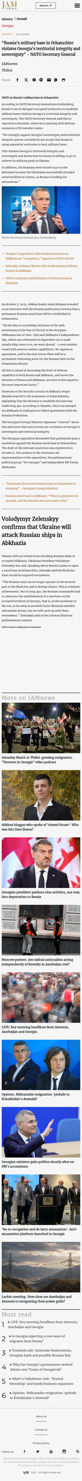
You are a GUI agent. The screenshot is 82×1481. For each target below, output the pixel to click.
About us (41, 1416)
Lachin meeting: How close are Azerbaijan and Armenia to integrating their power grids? (37, 1299)
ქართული (7, 18)
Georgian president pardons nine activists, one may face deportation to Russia (41, 894)
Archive (8, 34)
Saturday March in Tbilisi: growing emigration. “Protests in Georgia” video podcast (37, 760)
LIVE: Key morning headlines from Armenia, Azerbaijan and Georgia (35, 1029)
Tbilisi (7, 70)
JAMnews (10, 64)
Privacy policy (41, 1443)
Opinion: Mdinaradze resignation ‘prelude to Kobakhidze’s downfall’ (36, 1096)
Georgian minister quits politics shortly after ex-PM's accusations (39, 1164)
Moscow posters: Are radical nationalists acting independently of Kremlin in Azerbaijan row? (37, 962)
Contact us (41, 1429)
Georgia (8, 26)
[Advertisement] (41, 661)
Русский (22, 18)
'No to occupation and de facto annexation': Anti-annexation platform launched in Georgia (40, 1231)
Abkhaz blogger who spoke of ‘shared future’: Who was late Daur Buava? (40, 827)
